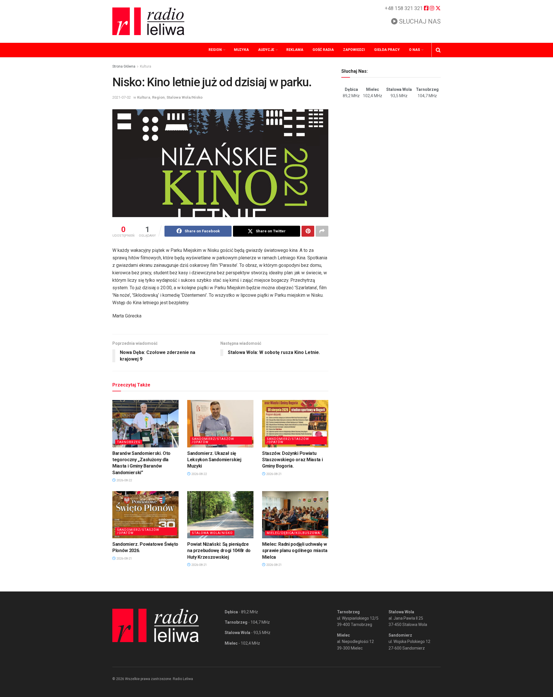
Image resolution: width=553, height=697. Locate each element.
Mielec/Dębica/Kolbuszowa (293, 533)
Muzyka (241, 50)
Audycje (266, 50)
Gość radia (323, 50)
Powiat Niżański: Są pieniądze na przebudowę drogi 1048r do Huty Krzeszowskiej (219, 550)
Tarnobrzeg (129, 442)
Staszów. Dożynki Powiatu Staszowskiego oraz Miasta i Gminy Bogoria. (292, 460)
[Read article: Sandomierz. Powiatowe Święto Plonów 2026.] (145, 514)
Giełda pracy (387, 50)
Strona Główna (123, 66)
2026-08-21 (273, 474)
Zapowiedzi (354, 50)
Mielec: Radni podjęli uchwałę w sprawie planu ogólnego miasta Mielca (294, 550)
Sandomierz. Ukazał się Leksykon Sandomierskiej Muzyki (214, 460)
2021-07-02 (121, 97)
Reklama (294, 50)
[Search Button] (438, 50)
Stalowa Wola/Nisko (184, 97)
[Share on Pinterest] (308, 231)
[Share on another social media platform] (322, 231)
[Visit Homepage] (148, 21)
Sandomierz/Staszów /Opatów (213, 440)
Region (215, 50)
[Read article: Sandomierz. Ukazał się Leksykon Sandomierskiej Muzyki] (220, 423)
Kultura (145, 66)
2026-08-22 (123, 480)
